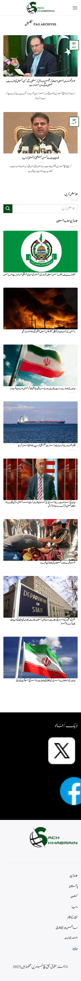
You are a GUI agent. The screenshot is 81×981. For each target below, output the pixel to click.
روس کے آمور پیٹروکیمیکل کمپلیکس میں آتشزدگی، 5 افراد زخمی (48, 332)
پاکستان (73, 886)
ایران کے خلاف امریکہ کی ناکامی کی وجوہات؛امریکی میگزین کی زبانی (45, 681)
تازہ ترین (74, 875)
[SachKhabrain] (40, 8)
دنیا (75, 907)
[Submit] (7, 208)
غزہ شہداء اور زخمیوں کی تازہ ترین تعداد (57, 563)
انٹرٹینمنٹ (71, 938)
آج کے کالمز (72, 917)
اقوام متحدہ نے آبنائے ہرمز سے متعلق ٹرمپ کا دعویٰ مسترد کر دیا (46, 446)
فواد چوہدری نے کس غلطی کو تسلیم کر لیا (40, 158)
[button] (75, 7)
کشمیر (74, 896)
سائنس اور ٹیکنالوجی (67, 927)
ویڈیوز (75, 948)
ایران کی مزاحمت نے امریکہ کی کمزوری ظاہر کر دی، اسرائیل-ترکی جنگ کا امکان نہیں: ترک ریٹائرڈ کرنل (40, 504)
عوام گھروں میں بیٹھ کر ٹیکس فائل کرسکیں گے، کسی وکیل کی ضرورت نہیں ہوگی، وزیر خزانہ (40, 83)
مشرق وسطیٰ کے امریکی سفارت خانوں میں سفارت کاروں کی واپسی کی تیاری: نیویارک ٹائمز (42, 621)
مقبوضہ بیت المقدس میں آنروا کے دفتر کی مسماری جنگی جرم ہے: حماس (39, 275)
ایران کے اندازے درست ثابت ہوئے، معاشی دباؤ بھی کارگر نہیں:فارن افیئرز (42, 389)
